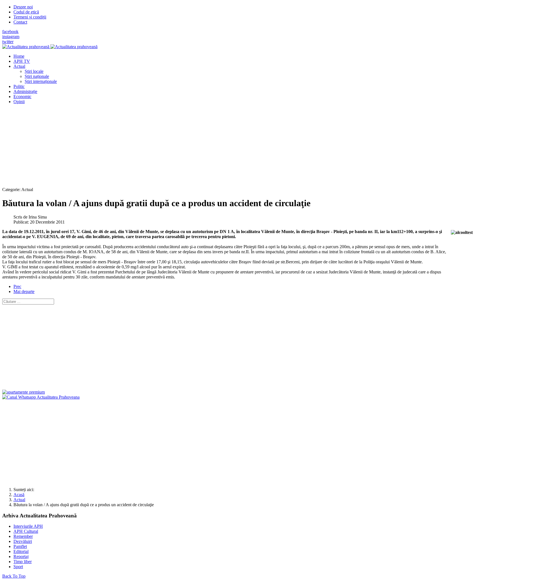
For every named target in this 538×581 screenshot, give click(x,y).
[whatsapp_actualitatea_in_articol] (41, 397)
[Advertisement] (170, 148)
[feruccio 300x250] (23, 392)
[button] (19, 66)
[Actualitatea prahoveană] (50, 46)
